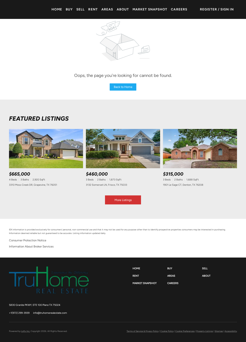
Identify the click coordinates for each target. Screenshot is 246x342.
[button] (150, 268)
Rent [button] (93, 9)
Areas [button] (107, 9)
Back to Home (123, 87)
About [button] (123, 9)
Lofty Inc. (25, 331)
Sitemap (219, 331)
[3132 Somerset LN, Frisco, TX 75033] (123, 148)
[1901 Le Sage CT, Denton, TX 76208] (200, 148)
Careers (179, 9)
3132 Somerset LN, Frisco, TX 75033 (106, 184)
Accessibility (231, 331)
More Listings (123, 200)
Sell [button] (80, 9)
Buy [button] (69, 9)
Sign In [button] (227, 9)
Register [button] (208, 9)
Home (57, 9)
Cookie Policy (167, 331)
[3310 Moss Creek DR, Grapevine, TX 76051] (46, 148)
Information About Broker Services (31, 246)
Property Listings (204, 331)
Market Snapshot (150, 9)
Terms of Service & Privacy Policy (143, 331)
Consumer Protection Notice (27, 240)
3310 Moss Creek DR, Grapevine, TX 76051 (33, 184)
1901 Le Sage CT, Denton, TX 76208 (183, 184)
